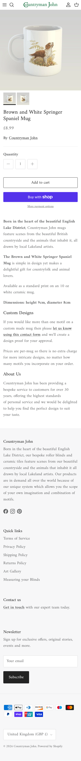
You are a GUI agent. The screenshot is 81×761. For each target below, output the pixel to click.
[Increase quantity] (32, 164)
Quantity (10, 154)
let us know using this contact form (37, 331)
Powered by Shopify (50, 746)
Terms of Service (16, 538)
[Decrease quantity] (8, 164)
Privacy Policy (14, 546)
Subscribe (16, 677)
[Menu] (4, 4)
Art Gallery (12, 571)
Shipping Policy (15, 555)
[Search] (13, 4)
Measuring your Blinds (21, 579)
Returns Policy (14, 563)
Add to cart (40, 182)
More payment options (40, 206)
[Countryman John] (40, 4)
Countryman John (23, 138)
